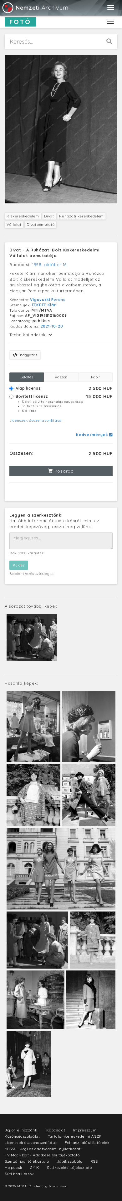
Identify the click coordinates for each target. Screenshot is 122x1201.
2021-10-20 (52, 326)
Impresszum (84, 1130)
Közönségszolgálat (22, 1136)
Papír (95, 377)
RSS (94, 1161)
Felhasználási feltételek (87, 1142)
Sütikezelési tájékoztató (69, 1167)
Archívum (42, 7)
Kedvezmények (92, 434)
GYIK (34, 1167)
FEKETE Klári (44, 305)
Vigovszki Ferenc (47, 299)
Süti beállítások (19, 1173)
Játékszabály (70, 1161)
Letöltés (26, 377)
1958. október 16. (50, 264)
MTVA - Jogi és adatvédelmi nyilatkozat (43, 1148)
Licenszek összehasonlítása (35, 420)
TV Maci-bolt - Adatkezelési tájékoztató (42, 1155)
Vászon (61, 377)
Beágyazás (27, 355)
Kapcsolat (55, 1130)
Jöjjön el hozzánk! (22, 1130)
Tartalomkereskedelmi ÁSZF (75, 1136)
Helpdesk (14, 1167)
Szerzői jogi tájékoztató (27, 1161)
